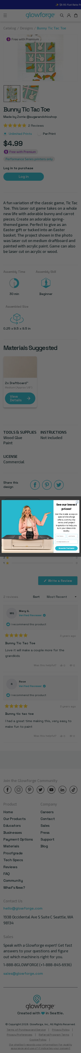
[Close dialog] (77, 502)
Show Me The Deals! (66, 548)
